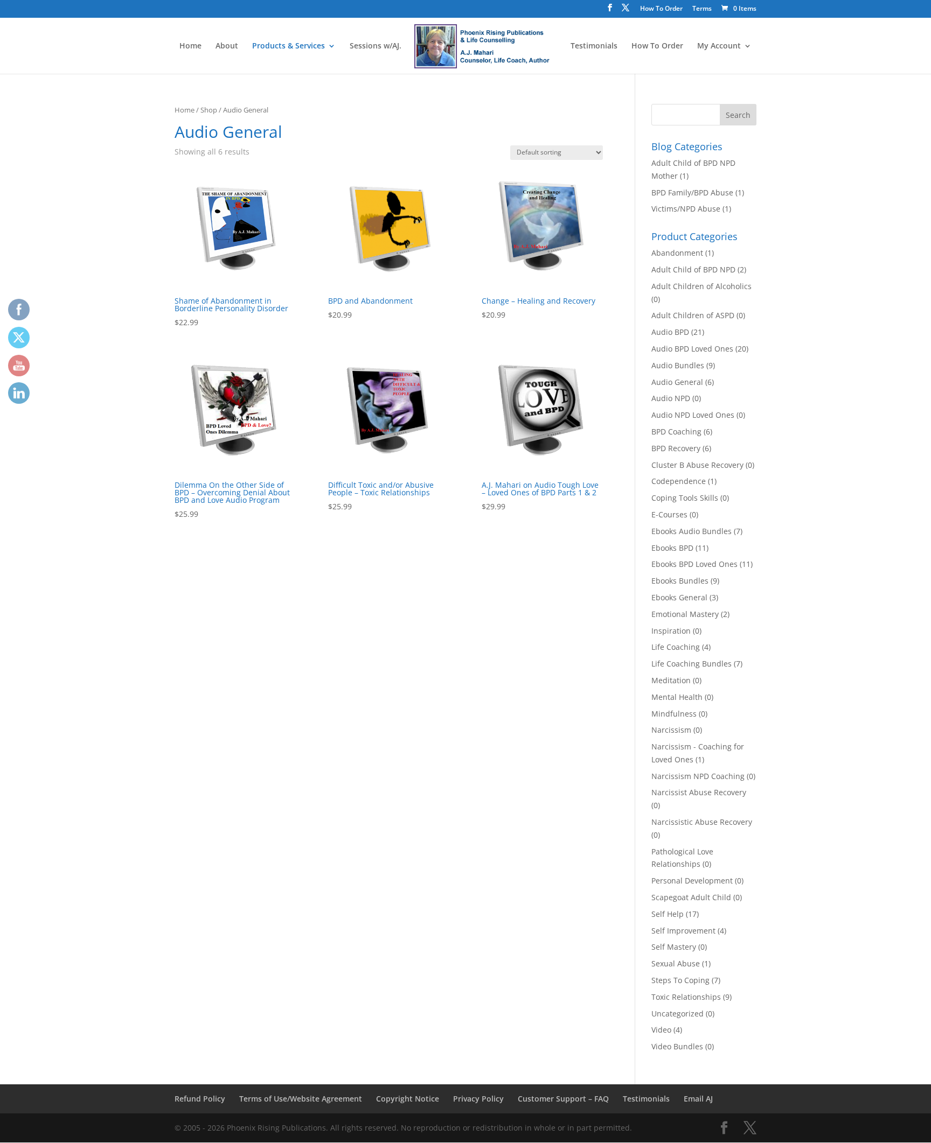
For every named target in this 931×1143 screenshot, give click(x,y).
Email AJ (698, 1098)
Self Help (667, 914)
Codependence (678, 481)
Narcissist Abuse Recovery (698, 792)
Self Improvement (683, 930)
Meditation (671, 680)
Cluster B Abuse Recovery (697, 465)
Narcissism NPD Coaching (698, 776)
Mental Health (677, 697)
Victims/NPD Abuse (685, 209)
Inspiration (671, 631)
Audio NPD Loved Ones (692, 415)
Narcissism (671, 730)
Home (190, 46)
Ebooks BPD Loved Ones (694, 564)
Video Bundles (677, 1046)
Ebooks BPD (672, 548)
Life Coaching (675, 647)
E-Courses (669, 514)
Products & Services (288, 46)
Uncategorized (677, 1013)
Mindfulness (674, 714)
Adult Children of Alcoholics (701, 286)
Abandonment (677, 253)
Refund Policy (200, 1098)
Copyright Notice (407, 1098)
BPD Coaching (676, 431)
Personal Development (692, 880)
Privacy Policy (478, 1098)
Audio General (677, 382)
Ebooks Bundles (679, 581)
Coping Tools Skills (684, 498)
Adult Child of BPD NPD (693, 269)
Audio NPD (670, 398)
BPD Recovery (675, 448)
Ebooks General (679, 597)
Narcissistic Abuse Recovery (701, 822)
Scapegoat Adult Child (691, 897)
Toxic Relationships (686, 997)
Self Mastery (673, 947)
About (227, 46)
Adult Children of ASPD (692, 315)
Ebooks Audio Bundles (691, 531)
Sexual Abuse (675, 963)
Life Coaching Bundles (691, 663)
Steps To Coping (680, 980)
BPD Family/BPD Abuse (692, 192)
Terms (702, 9)
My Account (719, 46)
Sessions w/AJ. (375, 46)
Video (661, 1030)
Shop (208, 110)
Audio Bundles (677, 365)
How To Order (661, 9)
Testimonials (594, 46)
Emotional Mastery (685, 614)
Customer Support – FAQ (563, 1098)
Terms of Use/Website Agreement (300, 1098)
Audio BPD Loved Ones (692, 348)
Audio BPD (670, 332)
